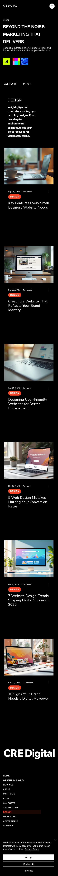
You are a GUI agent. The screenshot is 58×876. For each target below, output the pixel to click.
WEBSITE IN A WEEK (13, 780)
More (26, 83)
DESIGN (14, 196)
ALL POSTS (10, 83)
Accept (28, 857)
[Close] (53, 842)
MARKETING (9, 816)
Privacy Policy (32, 849)
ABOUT (6, 789)
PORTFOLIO (9, 794)
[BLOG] (37, 798)
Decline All (28, 864)
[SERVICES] (37, 785)
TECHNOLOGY (10, 807)
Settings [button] (29, 870)
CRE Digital (10, 6)
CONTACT (8, 825)
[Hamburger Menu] (52, 6)
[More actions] (49, 192)
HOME (6, 776)
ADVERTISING (10, 821)
